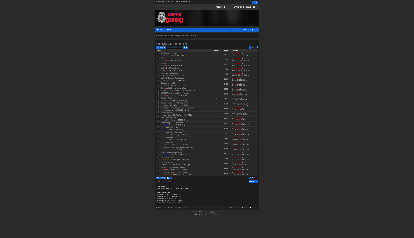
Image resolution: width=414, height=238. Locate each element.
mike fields (166, 110)
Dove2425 (166, 120)
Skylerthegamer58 (240, 103)
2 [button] (252, 47)
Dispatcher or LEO (168, 83)
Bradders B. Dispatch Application (173, 88)
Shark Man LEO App (169, 53)
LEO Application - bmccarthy (172, 133)
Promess (165, 95)
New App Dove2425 (168, 118)
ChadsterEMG (167, 105)
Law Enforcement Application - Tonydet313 (177, 108)
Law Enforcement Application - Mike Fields (177, 148)
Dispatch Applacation (169, 98)
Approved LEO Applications (171, 43)
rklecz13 (165, 125)
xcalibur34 (166, 155)
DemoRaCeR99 (168, 175)
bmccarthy (166, 135)
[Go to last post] (243, 53)
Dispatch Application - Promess (173, 167)
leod (164, 70)
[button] (257, 47)
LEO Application (167, 143)
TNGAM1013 (166, 165)
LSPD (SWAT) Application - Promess (175, 93)
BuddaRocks (238, 53)
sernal (165, 75)
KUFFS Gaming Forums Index (244, 7)
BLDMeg (165, 85)
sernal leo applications (169, 73)
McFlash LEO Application (170, 68)
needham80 (167, 140)
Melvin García (214, 213)
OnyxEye (237, 78)
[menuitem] (169, 30)
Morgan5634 (167, 160)
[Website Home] (170, 17)
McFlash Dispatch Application (172, 78)
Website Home (221, 7)
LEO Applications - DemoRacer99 (174, 172)
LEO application (167, 138)
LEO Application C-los (169, 128)
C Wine (165, 60)
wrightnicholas (167, 145)
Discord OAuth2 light (200, 214)
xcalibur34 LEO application (171, 153)
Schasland (166, 65)
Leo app (164, 63)
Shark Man (166, 55)
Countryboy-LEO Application (172, 123)
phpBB (200, 211)
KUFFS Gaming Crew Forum (161, 7)
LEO (162, 58)
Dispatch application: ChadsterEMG (174, 103)
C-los (164, 130)
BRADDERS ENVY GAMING (171, 90)
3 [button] (254, 47)
